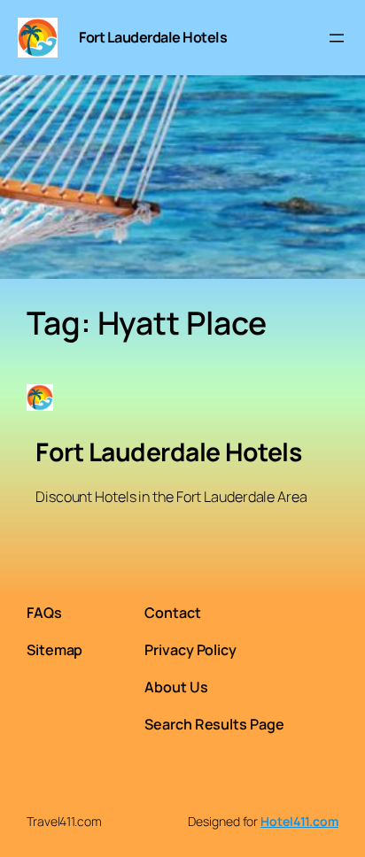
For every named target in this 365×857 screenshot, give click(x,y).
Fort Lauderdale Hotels (153, 37)
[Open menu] (336, 38)
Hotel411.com (299, 821)
